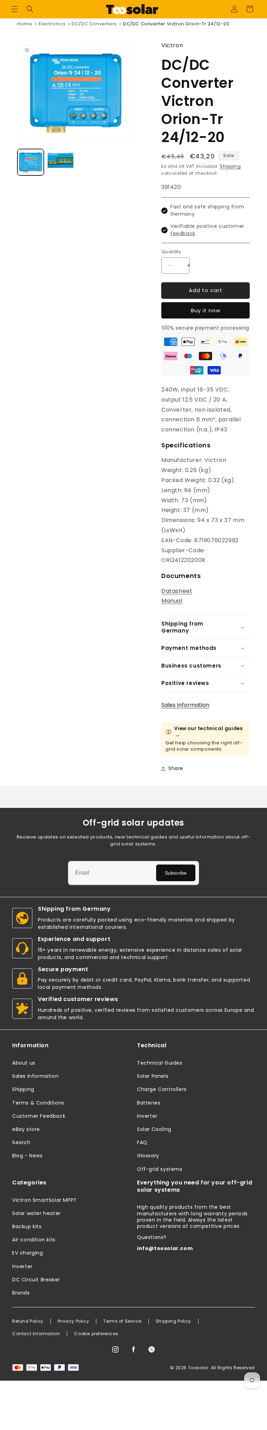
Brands (21, 1293)
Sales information (35, 1076)
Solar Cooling (154, 1129)
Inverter (147, 1116)
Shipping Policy (173, 1321)
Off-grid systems (160, 1169)
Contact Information (36, 1334)
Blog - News (27, 1155)
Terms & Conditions (38, 1103)
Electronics (52, 23)
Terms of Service (122, 1321)
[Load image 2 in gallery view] (60, 162)
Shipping (230, 166)
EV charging (27, 1253)
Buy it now (205, 310)
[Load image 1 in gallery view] (30, 162)
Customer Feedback (38, 1116)
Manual (172, 601)
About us (23, 1063)
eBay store (26, 1129)
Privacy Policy (73, 1321)
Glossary (148, 1155)
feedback (182, 233)
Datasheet (176, 591)
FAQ (142, 1142)
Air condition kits (34, 1240)
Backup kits (27, 1226)
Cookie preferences (96, 1334)
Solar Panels (152, 1076)
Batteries (148, 1103)
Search (21, 1142)
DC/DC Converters (94, 23)
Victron (172, 45)
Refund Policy (27, 1321)
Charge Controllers (162, 1089)
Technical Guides (160, 1063)
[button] (14, 9)
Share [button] (175, 768)
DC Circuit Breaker (36, 1279)
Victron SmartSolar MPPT (44, 1200)
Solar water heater (36, 1213)
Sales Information (185, 705)
